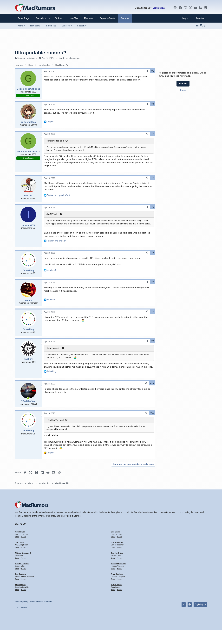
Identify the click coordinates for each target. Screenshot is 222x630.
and (58, 195)
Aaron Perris (116, 585)
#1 (152, 71)
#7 (152, 282)
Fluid (16, 608)
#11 (152, 413)
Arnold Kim (20, 532)
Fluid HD (23, 608)
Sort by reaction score (69, 58)
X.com (23, 537)
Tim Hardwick (117, 553)
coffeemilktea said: (55, 141)
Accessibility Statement (41, 601)
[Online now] (28, 398)
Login (183, 90)
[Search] (201, 26)
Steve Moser (20, 585)
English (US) (200, 604)
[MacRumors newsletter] (205, 7)
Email (17, 537)
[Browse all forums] (197, 26)
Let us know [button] (158, 7)
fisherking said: (53, 348)
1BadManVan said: (55, 420)
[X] (190, 7)
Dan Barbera (20, 574)
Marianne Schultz (118, 563)
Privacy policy (21, 601)
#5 (152, 207)
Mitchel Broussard (23, 553)
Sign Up (183, 83)
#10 (152, 383)
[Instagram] (185, 7)
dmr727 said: (52, 214)
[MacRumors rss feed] (200, 7)
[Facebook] (180, 7)
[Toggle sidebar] (205, 25)
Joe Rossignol (117, 542)
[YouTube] (195, 7)
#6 (152, 252)
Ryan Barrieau (117, 574)
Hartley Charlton (22, 563)
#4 (152, 177)
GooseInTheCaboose (27, 58)
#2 (152, 104)
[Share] (147, 71)
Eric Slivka (115, 532)
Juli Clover (19, 542)
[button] (40, 18)
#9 (152, 341)
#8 (152, 311)
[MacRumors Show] (175, 7)
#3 (152, 133)
